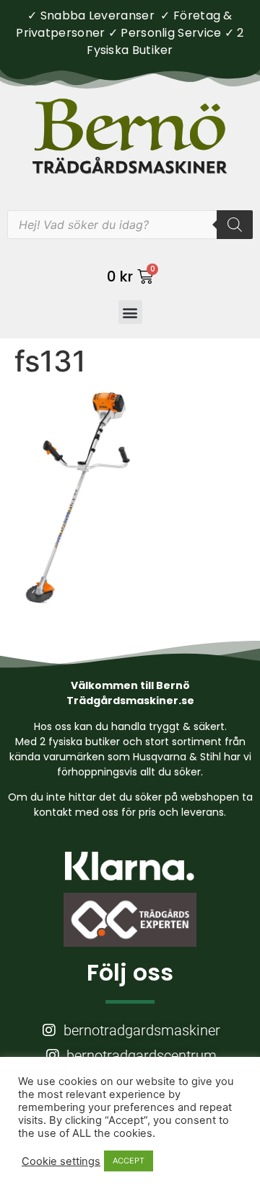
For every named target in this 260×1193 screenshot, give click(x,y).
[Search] (235, 224)
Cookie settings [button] (61, 1161)
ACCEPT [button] (128, 1161)
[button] (130, 312)
